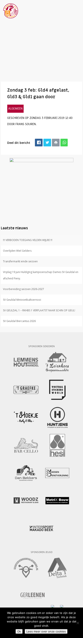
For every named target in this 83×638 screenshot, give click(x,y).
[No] (78, 623)
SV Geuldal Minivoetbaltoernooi (22, 300)
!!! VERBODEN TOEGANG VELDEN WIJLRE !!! (27, 240)
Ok (19, 631)
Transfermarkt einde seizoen (20, 261)
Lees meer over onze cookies (46, 631)
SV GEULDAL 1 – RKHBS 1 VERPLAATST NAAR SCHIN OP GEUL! (39, 310)
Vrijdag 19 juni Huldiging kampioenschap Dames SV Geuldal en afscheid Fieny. (40, 275)
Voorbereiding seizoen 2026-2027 (23, 289)
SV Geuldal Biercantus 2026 (19, 321)
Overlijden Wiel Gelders (17, 251)
